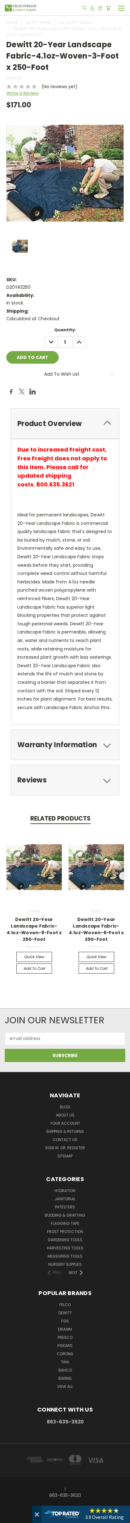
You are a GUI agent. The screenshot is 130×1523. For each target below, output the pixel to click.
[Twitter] (22, 392)
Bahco (65, 1370)
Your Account (65, 1123)
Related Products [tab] (60, 818)
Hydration (65, 1190)
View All (65, 1386)
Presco (65, 1337)
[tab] (65, 423)
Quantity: (65, 330)
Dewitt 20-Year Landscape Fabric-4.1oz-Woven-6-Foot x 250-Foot (96, 929)
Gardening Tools (65, 1239)
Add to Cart (34, 968)
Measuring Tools (65, 1256)
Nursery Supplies (65, 1264)
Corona (65, 1353)
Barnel (65, 1378)
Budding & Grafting (65, 1215)
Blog (65, 1107)
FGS (65, 1321)
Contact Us (65, 1139)
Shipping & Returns (65, 1131)
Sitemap (65, 1156)
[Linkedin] (32, 392)
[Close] (37, 1514)
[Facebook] (11, 392)
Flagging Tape (65, 1223)
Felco (65, 1304)
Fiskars (65, 1345)
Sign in (52, 1148)
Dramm (65, 1329)
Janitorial (65, 1199)
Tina (65, 1362)
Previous (7, 876)
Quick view (34, 956)
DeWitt (65, 1313)
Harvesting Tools (65, 1248)
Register (76, 1148)
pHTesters (65, 1207)
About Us (65, 1115)
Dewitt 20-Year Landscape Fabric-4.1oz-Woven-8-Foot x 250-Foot (34, 929)
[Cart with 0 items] (108, 8)
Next (123, 876)
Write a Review (22, 93)
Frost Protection (65, 1231)
